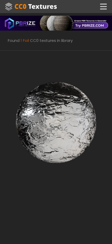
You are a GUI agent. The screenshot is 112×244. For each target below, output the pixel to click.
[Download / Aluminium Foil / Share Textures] (56, 122)
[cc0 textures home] (31, 6)
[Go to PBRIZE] (56, 23)
